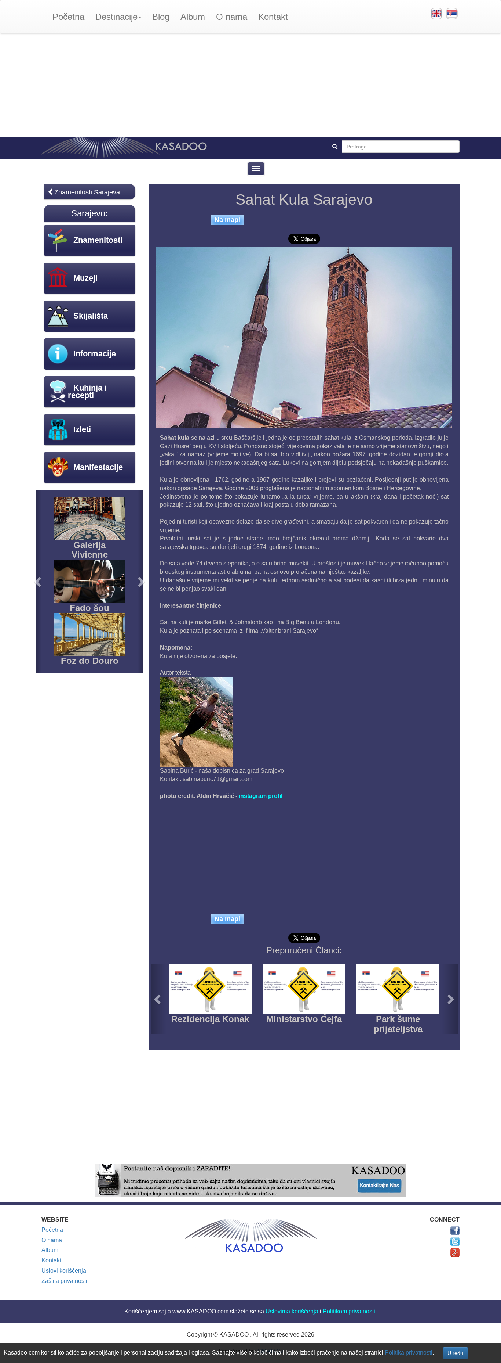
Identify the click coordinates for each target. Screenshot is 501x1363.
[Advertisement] (250, 85)
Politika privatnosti (408, 1352)
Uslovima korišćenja (292, 1311)
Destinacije (116, 17)
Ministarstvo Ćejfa (304, 1019)
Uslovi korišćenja (63, 1270)
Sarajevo (88, 213)
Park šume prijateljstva (398, 1023)
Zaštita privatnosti (64, 1281)
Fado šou (89, 608)
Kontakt (273, 17)
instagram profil (260, 796)
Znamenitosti (97, 240)
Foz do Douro (89, 661)
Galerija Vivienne (90, 550)
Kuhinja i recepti (87, 391)
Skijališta (90, 315)
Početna (68, 17)
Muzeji (85, 278)
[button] (158, 999)
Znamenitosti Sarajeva (87, 192)
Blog (160, 17)
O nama (231, 17)
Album (192, 17)
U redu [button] (455, 1353)
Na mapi (227, 219)
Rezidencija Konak (210, 1019)
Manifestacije (98, 467)
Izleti (82, 429)
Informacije (94, 353)
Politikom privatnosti (349, 1311)
